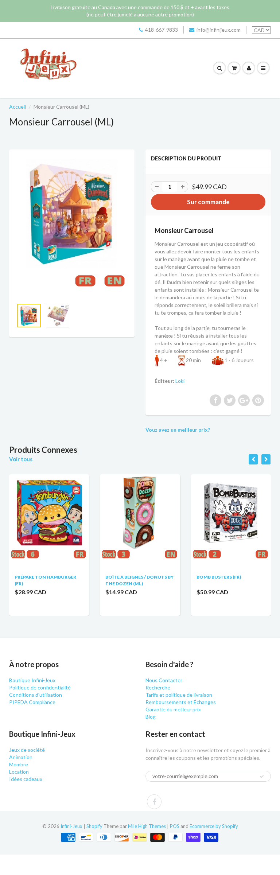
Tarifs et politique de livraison (178, 695)
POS (174, 826)
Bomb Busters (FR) (219, 577)
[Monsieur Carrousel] (72, 228)
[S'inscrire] (261, 776)
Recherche (157, 687)
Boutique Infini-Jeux (32, 680)
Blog (150, 716)
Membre (18, 764)
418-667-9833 (161, 30)
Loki (179, 381)
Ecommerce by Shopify (214, 826)
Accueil (17, 107)
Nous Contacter (163, 680)
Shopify (94, 826)
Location (19, 772)
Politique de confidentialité (40, 687)
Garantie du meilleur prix (173, 709)
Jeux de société (27, 750)
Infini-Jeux (71, 826)
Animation (20, 757)
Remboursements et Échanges (180, 702)
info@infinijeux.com (219, 30)
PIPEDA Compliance (32, 702)
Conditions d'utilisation (35, 695)
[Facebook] (154, 801)
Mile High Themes (147, 826)
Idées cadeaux (25, 779)
